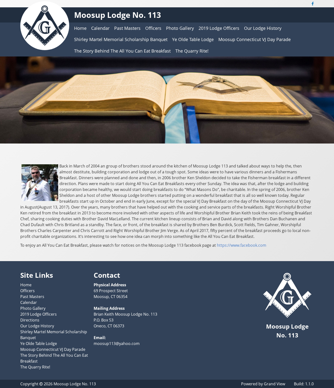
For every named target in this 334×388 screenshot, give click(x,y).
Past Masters (127, 28)
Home (80, 28)
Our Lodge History (262, 28)
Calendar (100, 28)
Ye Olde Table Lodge (193, 39)
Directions (29, 320)
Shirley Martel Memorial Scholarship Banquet (120, 39)
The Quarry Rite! (192, 51)
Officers (153, 28)
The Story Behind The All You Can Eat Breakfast (122, 51)
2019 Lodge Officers (219, 28)
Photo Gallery (180, 28)
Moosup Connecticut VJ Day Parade (254, 39)
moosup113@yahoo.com (117, 343)
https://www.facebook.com (241, 245)
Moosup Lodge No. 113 (117, 15)
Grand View (274, 384)
